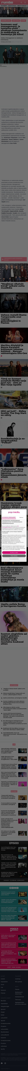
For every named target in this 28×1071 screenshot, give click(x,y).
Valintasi (21, 517)
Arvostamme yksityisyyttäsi (9, 517)
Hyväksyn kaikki (14, 552)
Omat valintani (14, 555)
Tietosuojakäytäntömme (14, 558)
